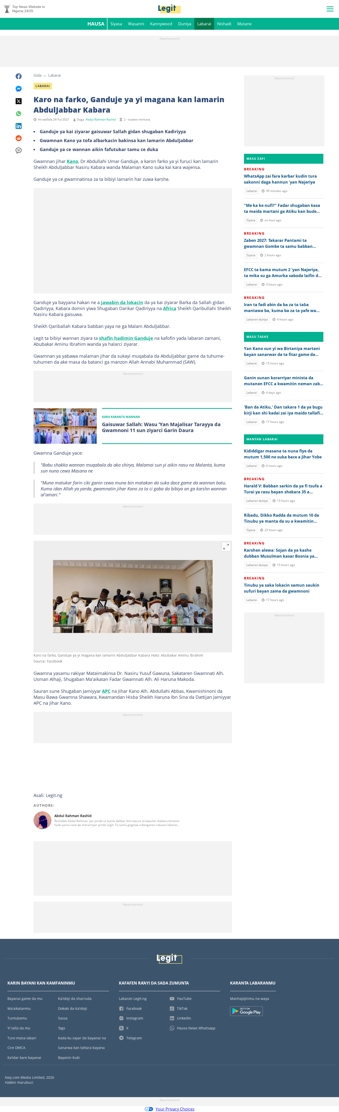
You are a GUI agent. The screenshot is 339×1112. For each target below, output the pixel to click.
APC (106, 691)
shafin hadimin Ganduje (126, 338)
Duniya (184, 24)
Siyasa (116, 24)
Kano (72, 161)
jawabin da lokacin (122, 302)
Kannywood (161, 24)
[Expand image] (226, 546)
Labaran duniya (257, 319)
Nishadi (224, 24)
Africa (169, 308)
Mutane (244, 24)
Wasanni (136, 24)
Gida (37, 75)
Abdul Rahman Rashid (101, 119)
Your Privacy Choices (175, 1109)
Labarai (204, 24)
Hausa (95, 23)
